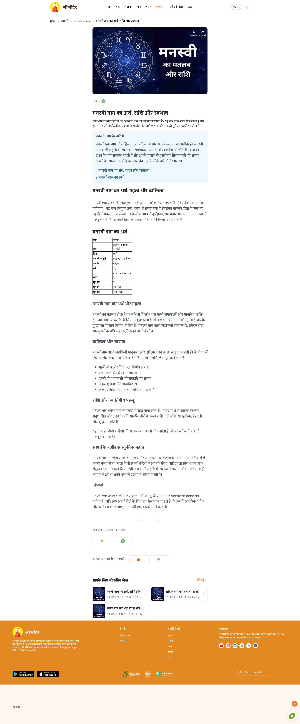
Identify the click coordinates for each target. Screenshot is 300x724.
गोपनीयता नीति (242, 672)
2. (109, 177)
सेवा (170, 647)
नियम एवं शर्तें (256, 672)
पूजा (118, 7)
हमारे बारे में (125, 635)
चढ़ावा (128, 7)
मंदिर (148, 7)
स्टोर (190, 7)
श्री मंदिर (16, 707)
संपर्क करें (124, 641)
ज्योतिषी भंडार (176, 7)
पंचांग (138, 7)
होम (109, 7)
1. (122, 170)
